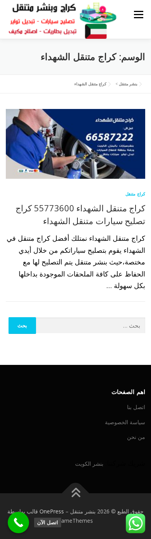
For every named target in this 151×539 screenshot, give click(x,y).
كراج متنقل (135, 194)
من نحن (136, 437)
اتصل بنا (136, 407)
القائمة (138, 14)
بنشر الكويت (89, 463)
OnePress (51, 511)
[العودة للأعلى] (75, 493)
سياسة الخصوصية (125, 422)
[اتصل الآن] (18, 522)
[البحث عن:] (91, 325)
